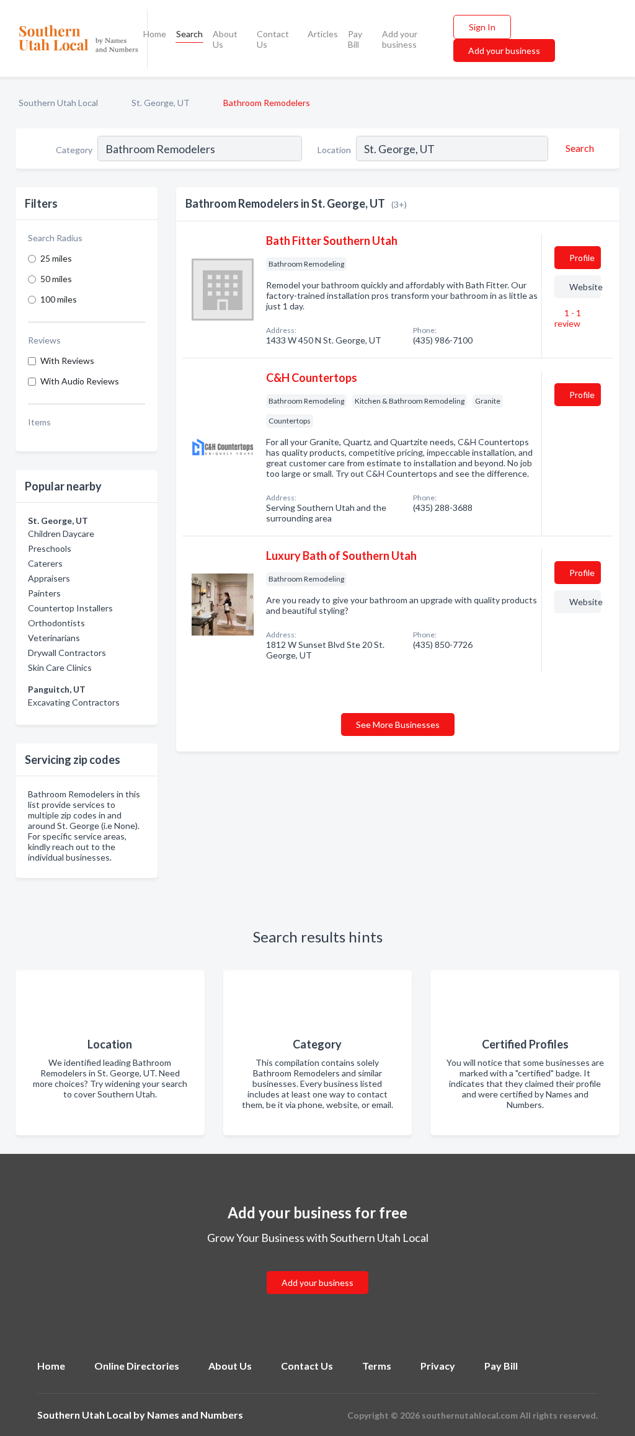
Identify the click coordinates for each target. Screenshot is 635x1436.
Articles (323, 34)
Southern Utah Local (58, 102)
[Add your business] (317, 1268)
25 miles (56, 258)
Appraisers (49, 578)
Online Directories (136, 1366)
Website (585, 286)
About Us (225, 39)
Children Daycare (61, 533)
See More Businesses (398, 724)
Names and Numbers (195, 1414)
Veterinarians (54, 637)
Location (334, 149)
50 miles (56, 278)
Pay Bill (355, 39)
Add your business (399, 39)
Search (189, 34)
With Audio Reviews (79, 381)
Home (154, 34)
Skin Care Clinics (60, 667)
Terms (376, 1366)
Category (74, 149)
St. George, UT (160, 102)
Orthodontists (56, 623)
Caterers (45, 563)
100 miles (58, 299)
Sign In (482, 27)
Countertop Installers (70, 608)
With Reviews (67, 360)
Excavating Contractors (74, 702)
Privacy (437, 1366)
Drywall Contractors (67, 652)
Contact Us (273, 39)
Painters (44, 593)
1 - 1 (567, 318)
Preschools (49, 548)
